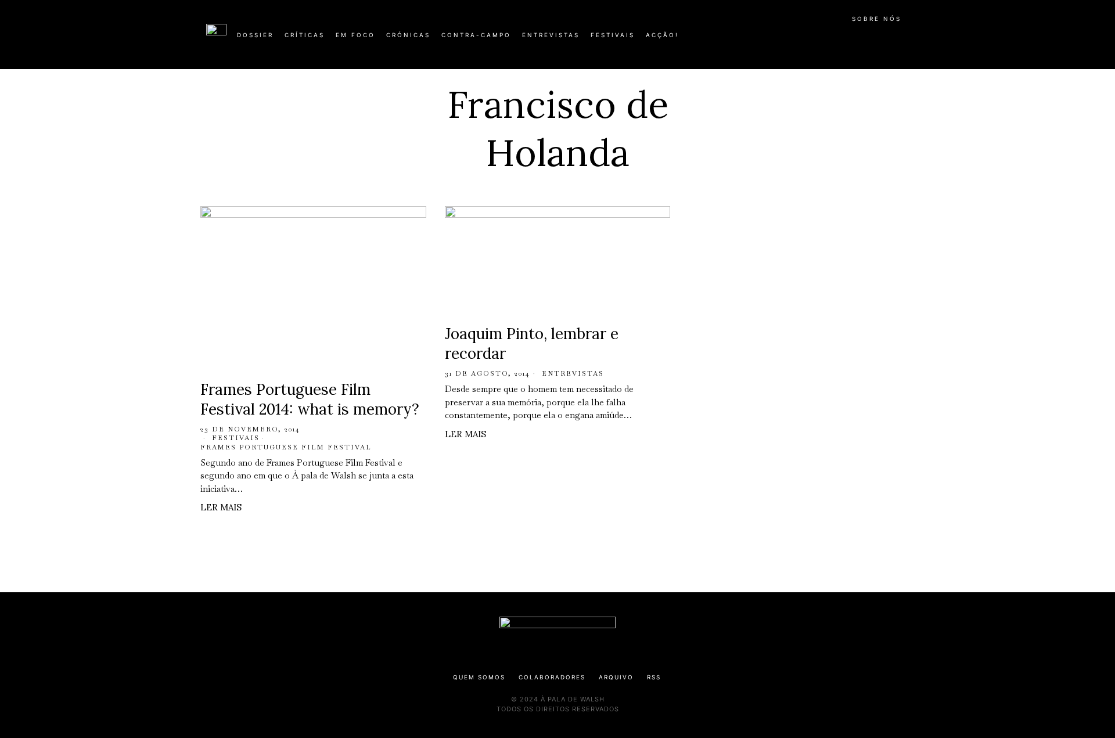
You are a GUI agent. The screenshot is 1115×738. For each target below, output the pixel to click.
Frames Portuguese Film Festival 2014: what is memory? (309, 399)
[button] (903, 41)
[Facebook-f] (796, 39)
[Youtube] (871, 39)
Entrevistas (573, 373)
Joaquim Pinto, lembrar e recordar (531, 343)
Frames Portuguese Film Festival (286, 447)
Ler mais (221, 507)
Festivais (236, 438)
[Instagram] (833, 39)
